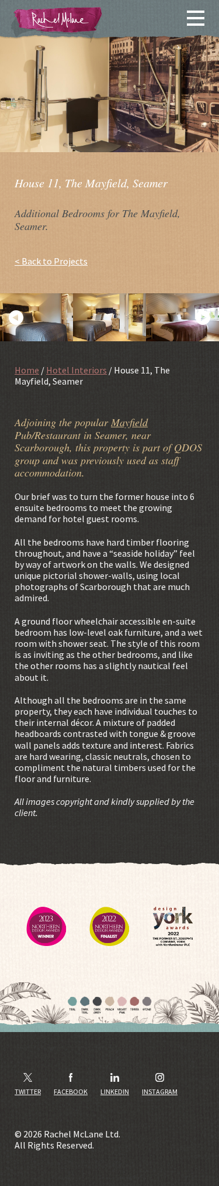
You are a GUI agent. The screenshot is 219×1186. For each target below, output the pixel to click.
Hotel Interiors (76, 370)
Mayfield (129, 422)
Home (27, 370)
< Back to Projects (51, 261)
